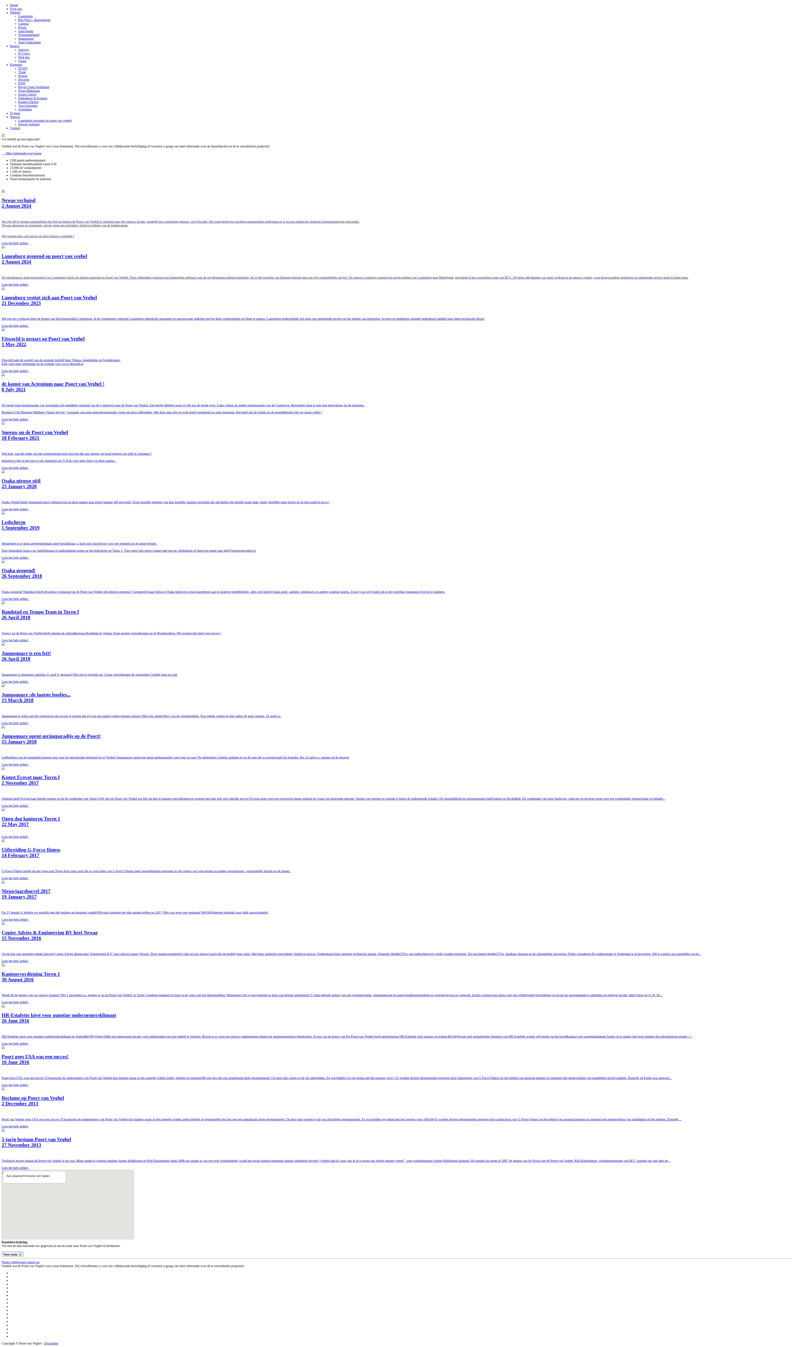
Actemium (25, 109)
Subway (23, 50)
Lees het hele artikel (15, 243)
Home (14, 5)
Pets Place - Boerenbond (34, 20)
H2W (21, 83)
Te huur (15, 113)
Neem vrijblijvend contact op (20, 1262)
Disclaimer (51, 1343)
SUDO (23, 68)
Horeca (14, 46)
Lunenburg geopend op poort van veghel (45, 120)
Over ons (16, 9)
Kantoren (16, 64)
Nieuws (15, 117)
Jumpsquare (26, 38)
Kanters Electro (28, 102)
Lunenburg (25, 16)
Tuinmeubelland (28, 35)
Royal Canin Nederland (33, 87)
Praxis (22, 27)
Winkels (15, 12)
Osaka (22, 61)
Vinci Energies (27, 105)
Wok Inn (24, 57)
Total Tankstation (29, 42)
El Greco (24, 53)
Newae (23, 76)
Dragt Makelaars (29, 91)
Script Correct (27, 94)
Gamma (23, 23)
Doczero (23, 79)
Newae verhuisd (28, 124)
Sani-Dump (25, 31)
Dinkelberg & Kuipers (32, 98)
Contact (15, 128)
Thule (22, 72)
